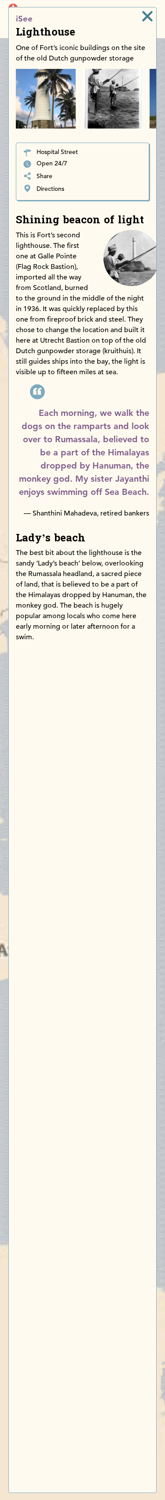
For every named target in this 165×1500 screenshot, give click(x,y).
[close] (147, 16)
